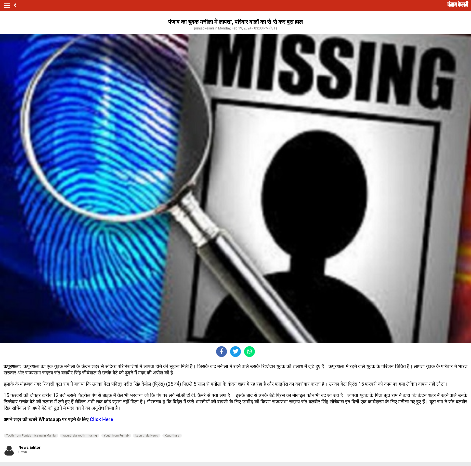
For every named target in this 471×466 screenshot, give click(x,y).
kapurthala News (146, 435)
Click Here (101, 419)
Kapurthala (172, 435)
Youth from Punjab (116, 435)
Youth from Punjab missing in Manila (31, 435)
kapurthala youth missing (80, 435)
